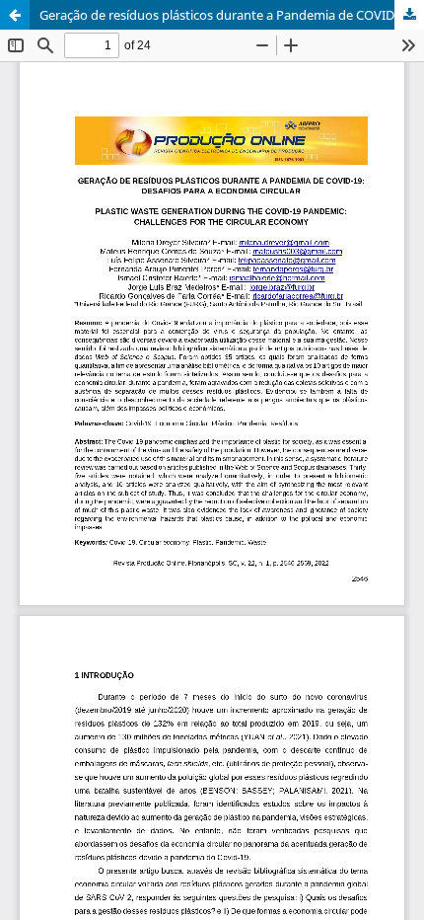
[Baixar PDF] (409, 15)
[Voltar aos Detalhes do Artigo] (15, 15)
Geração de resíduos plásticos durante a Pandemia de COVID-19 (225, 15)
